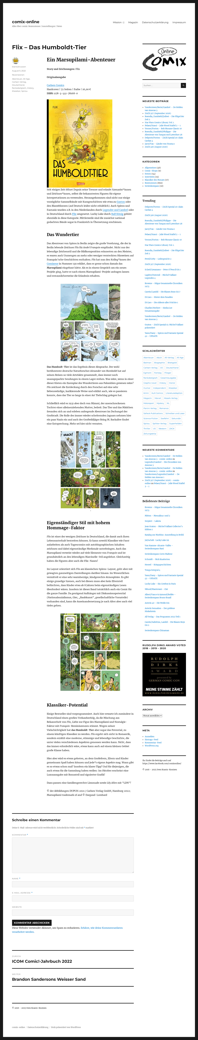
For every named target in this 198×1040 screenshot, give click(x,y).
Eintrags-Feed (151, 739)
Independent (159, 388)
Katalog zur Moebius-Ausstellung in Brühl (164, 535)
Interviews (150, 177)
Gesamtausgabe (168, 378)
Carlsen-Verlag (19, 82)
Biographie (159, 362)
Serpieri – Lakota (153, 521)
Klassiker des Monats (155, 180)
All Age (26, 79)
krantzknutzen (19, 67)
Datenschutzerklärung (155, 22)
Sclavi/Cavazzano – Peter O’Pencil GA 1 (163, 269)
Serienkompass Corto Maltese (158, 554)
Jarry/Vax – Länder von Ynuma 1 (160, 144)
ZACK (171, 428)
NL (168, 403)
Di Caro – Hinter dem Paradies (159, 297)
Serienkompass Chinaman (157, 630)
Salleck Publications (153, 413)
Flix (74, 213)
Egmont (147, 373)
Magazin (133, 22)
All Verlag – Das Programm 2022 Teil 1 (162, 617)
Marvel (158, 398)
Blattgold (172, 362)
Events (148, 174)
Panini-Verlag (150, 408)
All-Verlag (169, 357)
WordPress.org (152, 745)
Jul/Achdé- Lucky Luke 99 (157, 540)
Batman (147, 362)
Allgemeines (150, 168)
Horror (172, 383)
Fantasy (158, 373)
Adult (159, 357)
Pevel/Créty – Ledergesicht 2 (158, 259)
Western (162, 428)
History (30, 88)
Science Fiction (150, 418)
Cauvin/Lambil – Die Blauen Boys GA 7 (162, 292)
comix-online (25, 21)
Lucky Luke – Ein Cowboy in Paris (160, 584)
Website (17, 907)
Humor (146, 388)
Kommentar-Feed (153, 742)
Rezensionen (18, 75)
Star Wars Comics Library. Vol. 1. (159, 122)
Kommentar (20, 835)
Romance (164, 408)
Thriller (146, 428)
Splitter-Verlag (159, 423)
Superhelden (175, 423)
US (154, 428)
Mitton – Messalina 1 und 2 (157, 515)
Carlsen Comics (55, 85)
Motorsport (148, 403)
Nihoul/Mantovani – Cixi (156, 589)
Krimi (146, 393)
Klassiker (16, 91)
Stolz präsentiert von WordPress (66, 1027)
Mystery (160, 403)
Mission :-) (118, 22)
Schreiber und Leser (175, 413)
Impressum (179, 22)
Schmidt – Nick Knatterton (157, 559)
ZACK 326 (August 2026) (156, 147)
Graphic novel (150, 383)
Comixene (52, 263)
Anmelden (149, 736)
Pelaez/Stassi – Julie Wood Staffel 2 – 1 (163, 125)
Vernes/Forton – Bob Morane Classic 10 (163, 128)
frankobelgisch (19, 88)
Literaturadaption (174, 393)
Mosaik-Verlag (170, 398)
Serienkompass (152, 186)
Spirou (24, 91)
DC (161, 368)
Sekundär (176, 418)
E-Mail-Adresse (22, 893)
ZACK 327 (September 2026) (158, 113)
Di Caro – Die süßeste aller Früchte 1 (161, 302)
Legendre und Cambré (115, 209)
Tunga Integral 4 (152, 570)
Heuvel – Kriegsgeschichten (158, 564)
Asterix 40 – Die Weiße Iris (157, 603)
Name (16, 878)
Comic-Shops (151, 171)
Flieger (168, 373)
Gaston (121, 201)
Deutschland (18, 85)
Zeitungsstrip (149, 433)
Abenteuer (17, 79)
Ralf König (117, 213)
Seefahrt (165, 418)
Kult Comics (157, 393)
